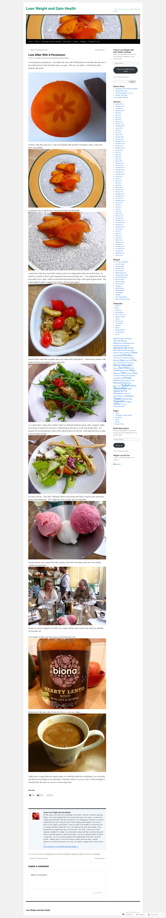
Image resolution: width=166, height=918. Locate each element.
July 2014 (118, 178)
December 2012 (119, 220)
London (117, 370)
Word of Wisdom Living (122, 299)
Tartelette (117, 295)
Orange (134, 372)
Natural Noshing (120, 281)
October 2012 (119, 224)
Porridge (128, 377)
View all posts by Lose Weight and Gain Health (60, 846)
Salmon (133, 385)
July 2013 (118, 205)
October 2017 (119, 108)
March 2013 (118, 213)
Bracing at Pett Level (121, 91)
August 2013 (119, 203)
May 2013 (118, 209)
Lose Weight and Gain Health (51, 8)
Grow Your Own (120, 314)
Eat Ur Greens (119, 270)
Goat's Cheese (117, 363)
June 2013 (118, 207)
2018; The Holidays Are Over (124, 93)
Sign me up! (119, 445)
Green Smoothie (123, 365)
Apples (122, 338)
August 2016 (119, 128)
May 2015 (118, 156)
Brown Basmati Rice (120, 350)
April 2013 (118, 211)
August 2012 (119, 229)
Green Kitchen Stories (121, 275)
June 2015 (118, 154)
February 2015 (119, 163)
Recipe (117, 327)
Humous (115, 368)
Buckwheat (131, 350)
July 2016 (118, 130)
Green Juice (130, 363)
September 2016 (120, 126)
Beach (117, 308)
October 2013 (119, 198)
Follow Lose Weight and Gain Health (125, 70)
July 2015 (118, 152)
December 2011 (119, 246)
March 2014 (118, 187)
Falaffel (127, 360)
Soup (129, 388)
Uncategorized (49, 854)
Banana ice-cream (120, 343)
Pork (122, 378)
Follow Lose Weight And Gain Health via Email (123, 51)
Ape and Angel (119, 264)
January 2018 (119, 104)
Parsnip (115, 375)
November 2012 (120, 222)
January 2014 (119, 192)
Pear (119, 375)
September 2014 (120, 174)
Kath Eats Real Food (121, 277)
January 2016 (119, 139)
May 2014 (118, 183)
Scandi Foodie (119, 288)
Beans (133, 343)
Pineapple (123, 375)
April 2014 (118, 185)
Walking (116, 403)
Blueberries (118, 347)
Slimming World (120, 330)
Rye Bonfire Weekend (121, 97)
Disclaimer (67, 41)
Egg (118, 360)
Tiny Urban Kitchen (121, 297)
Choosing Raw (119, 266)
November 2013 (120, 196)
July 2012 (118, 231)
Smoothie (120, 387)
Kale (127, 367)
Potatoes (116, 380)
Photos (75, 41)
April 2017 (118, 119)
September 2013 (120, 200)
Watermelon (123, 404)
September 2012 (120, 227)
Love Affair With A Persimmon (46, 55)
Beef (114, 346)
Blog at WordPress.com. (133, 912)
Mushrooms (117, 373)
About (37, 41)
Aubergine (128, 338)
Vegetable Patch (126, 399)
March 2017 (118, 121)
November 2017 (120, 106)
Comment (97, 893)
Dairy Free (118, 310)
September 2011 (120, 253)
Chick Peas (116, 358)
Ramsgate (117, 382)
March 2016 (118, 135)
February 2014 (119, 189)
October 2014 (119, 172)
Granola (124, 363)
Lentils (132, 368)
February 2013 (119, 216)
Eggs (122, 359)
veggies (129, 401)
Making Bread (100, 50)
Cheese (134, 352)
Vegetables (119, 401)
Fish (130, 360)
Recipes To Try (94, 41)
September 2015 (120, 148)
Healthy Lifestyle (120, 317)
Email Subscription (121, 428)
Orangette (118, 286)
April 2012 (118, 238)
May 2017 (118, 117)
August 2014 (119, 176)
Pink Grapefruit (130, 375)
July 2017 (118, 113)
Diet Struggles (119, 312)
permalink (96, 854)
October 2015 (119, 146)
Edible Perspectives (121, 273)
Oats (123, 372)
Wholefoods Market (119, 406)
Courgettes (131, 358)
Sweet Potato (117, 396)
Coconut (124, 357)
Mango (132, 370)
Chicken (127, 355)
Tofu (124, 396)
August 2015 (119, 150)
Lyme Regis (125, 370)
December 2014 (119, 167)
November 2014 (120, 170)
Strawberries (118, 393)
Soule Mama (119, 292)
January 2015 (119, 165)
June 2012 (118, 233)
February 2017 (119, 124)
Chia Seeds (66, 854)
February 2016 (119, 137)
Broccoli (129, 347)
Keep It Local (119, 321)
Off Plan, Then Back (121, 95)
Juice (121, 367)
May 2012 (118, 235)
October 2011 (119, 251)
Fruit (134, 359)
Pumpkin (122, 380)
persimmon (75, 854)
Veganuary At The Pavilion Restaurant (126, 89)
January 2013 (119, 218)
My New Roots (119, 279)
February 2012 (119, 242)
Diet (114, 360)
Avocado (117, 340)
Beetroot (119, 345)
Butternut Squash (118, 353)
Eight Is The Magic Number (38, 50)
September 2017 (120, 110)
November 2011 (120, 249)
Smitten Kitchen (120, 290)
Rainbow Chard (129, 380)
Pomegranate (117, 378)
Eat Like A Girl (119, 268)
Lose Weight (118, 323)
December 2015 (119, 141)
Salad (81, 854)
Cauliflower (127, 353)
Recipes (83, 41)
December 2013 (119, 194)
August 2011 (119, 255)
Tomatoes (129, 395)
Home (31, 41)
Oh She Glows (119, 284)
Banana (124, 340)
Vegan (117, 334)
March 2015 (118, 161)
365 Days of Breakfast (121, 262)
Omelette (128, 373)
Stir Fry (124, 391)
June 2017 (118, 115)
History (117, 319)
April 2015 (118, 159)
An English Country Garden (51, 41)
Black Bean (126, 346)
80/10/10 (117, 306)
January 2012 (119, 244)
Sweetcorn (127, 393)
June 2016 (118, 132)
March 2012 (118, 240)
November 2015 (120, 143)
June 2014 (118, 181)
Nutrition (118, 325)
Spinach (116, 390)
